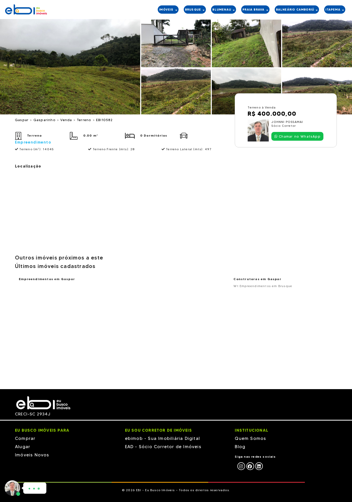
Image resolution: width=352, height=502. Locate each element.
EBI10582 (104, 120)
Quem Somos (250, 438)
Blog (240, 446)
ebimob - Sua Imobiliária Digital (162, 438)
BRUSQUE (193, 9)
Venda (66, 120)
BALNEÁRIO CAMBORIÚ (295, 9)
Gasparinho (45, 120)
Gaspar (22, 120)
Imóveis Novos (32, 454)
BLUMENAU (222, 9)
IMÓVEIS (167, 9)
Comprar (25, 438)
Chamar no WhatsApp (299, 136)
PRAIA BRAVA (253, 9)
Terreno (85, 120)
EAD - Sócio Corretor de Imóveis (163, 446)
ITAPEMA (333, 9)
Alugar (22, 446)
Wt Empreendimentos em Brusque (262, 286)
